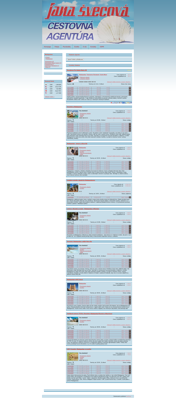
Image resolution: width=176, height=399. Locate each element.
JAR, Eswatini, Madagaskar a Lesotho (79, 349)
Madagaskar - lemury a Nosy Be (77, 143)
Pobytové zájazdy (84, 77)
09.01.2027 (71, 94)
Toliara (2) (47, 67)
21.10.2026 (71, 131)
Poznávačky (67, 46)
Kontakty (93, 46)
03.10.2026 (71, 165)
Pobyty (57, 46)
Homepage (47, 46)
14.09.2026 (71, 197)
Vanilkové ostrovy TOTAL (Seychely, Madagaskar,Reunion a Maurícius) (89, 313)
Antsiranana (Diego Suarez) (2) (53, 63)
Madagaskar (82, 74)
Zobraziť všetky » (49, 96)
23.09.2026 (71, 163)
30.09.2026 (71, 127)
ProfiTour (128, 396)
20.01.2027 (71, 300)
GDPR (102, 46)
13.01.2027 (71, 369)
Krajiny (48, 57)
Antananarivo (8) (49, 61)
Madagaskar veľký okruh (75, 279)
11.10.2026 (70, 129)
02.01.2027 (71, 93)
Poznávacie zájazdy (85, 113)
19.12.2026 (71, 89)
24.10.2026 (71, 167)
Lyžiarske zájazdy (85, 78)
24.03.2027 (71, 303)
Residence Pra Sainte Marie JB (77, 70)
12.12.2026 (71, 87)
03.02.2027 (71, 371)
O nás (85, 46)
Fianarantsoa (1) (49, 64)
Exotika (76, 46)
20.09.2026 (71, 125)
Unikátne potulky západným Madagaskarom (81, 180)
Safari (81, 116)
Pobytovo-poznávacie (85, 153)
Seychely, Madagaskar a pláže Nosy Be (79, 241)
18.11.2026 (70, 298)
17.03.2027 (71, 373)
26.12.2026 (71, 91)
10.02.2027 (71, 302)
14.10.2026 (71, 229)
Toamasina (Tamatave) (93, 74)
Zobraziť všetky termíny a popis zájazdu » (119, 82)
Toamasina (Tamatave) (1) (52, 65)
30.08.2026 (71, 124)
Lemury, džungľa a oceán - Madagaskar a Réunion (83, 209)
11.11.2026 (70, 368)
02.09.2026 (71, 162)
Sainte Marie (103, 74)
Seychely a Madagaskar (74, 107)
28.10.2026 (71, 266)
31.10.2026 (71, 169)
